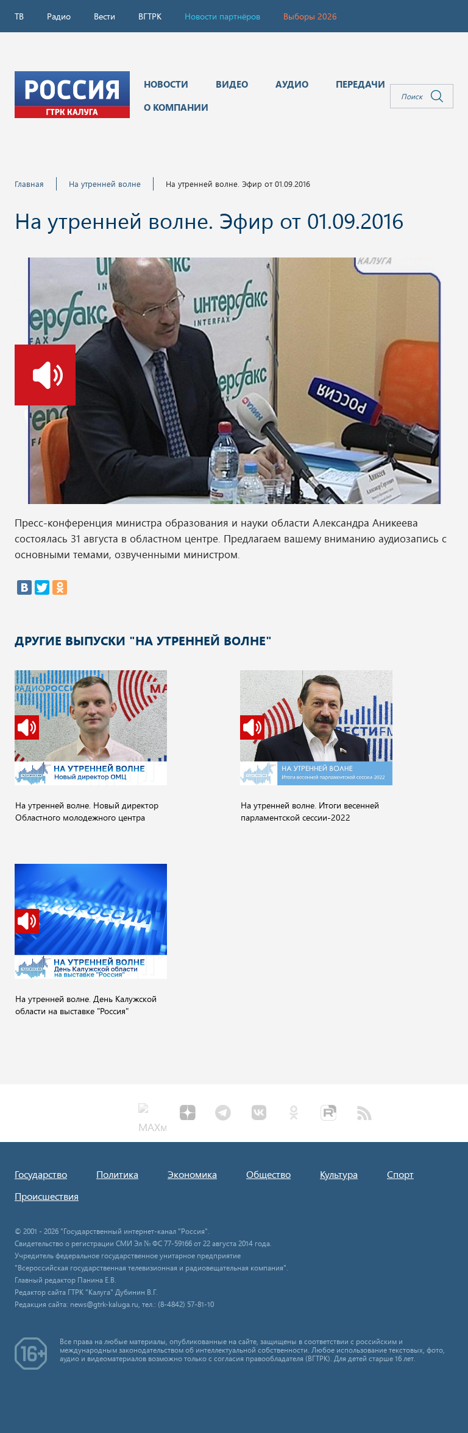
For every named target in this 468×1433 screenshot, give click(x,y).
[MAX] (152, 1114)
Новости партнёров (222, 16)
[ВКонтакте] (24, 587)
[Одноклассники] (59, 587)
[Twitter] (42, 587)
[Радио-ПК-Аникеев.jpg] (234, 384)
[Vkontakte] (258, 1114)
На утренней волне (105, 183)
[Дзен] (188, 1114)
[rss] (364, 1114)
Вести (104, 16)
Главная (29, 183)
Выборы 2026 (310, 16)
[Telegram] (223, 1114)
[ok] (294, 1114)
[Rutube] (329, 1114)
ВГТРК (149, 16)
